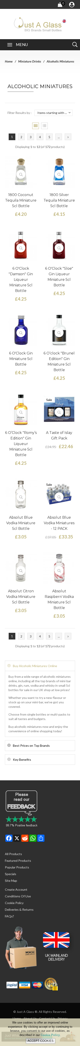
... (59, 137)
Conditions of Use (18, 896)
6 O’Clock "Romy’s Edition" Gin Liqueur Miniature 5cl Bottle (21, 444)
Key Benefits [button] (22, 759)
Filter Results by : (20, 113)
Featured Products (18, 860)
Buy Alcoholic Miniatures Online (35, 666)
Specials (10, 874)
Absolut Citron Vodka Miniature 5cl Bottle (20, 596)
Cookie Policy (14, 903)
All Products (13, 854)
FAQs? (9, 916)
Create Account (16, 889)
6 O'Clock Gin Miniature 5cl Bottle (21, 358)
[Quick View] (20, 174)
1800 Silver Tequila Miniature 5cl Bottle (59, 200)
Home (9, 61)
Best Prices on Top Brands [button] (31, 745)
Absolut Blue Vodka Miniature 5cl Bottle (20, 523)
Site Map (11, 880)
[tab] (40, 666)
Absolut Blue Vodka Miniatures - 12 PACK (59, 523)
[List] (44, 126)
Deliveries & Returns (19, 909)
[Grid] (35, 126)
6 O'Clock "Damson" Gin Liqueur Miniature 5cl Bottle (21, 279)
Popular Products (17, 867)
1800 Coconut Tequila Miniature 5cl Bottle (20, 200)
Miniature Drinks (29, 61)
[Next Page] (68, 137)
